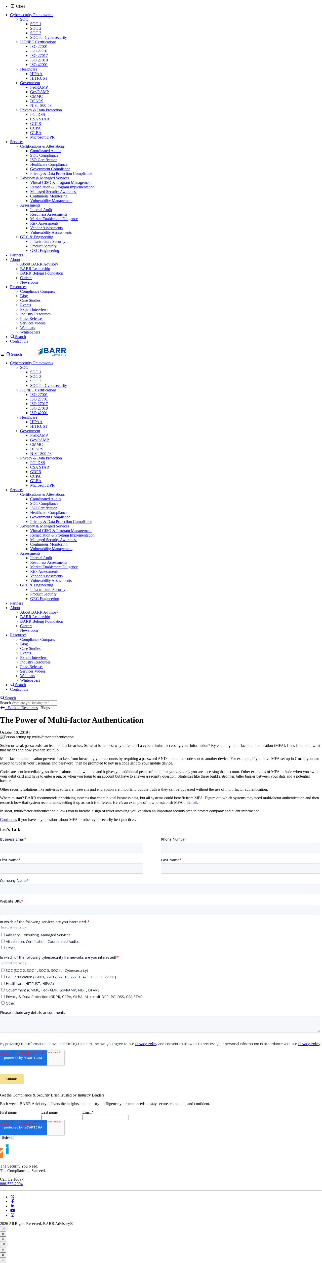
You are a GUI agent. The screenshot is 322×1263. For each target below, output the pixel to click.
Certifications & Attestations (42, 146)
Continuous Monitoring (48, 196)
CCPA (35, 128)
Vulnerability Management (51, 200)
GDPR (35, 123)
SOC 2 (35, 28)
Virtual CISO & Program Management (61, 182)
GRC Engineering (44, 250)
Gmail (192, 802)
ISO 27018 (39, 60)
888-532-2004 (11, 1184)
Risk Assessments (44, 223)
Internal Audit (41, 210)
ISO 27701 (39, 51)
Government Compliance (50, 169)
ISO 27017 (39, 55)
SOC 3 (35, 33)
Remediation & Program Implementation (62, 187)
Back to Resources (21, 708)
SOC (24, 19)
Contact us (8, 819)
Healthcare (28, 69)
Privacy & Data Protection (41, 110)
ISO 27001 (39, 46)
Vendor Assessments (46, 228)
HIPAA (36, 74)
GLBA (36, 132)
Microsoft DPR (42, 137)
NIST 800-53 (41, 105)
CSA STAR (39, 119)
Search (5, 703)
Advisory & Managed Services (44, 178)
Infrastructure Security (47, 241)
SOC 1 (35, 24)
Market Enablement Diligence (54, 219)
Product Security (43, 246)
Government (30, 83)
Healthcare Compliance (48, 164)
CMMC (36, 96)
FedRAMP (39, 87)
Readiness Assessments (48, 214)
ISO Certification (43, 160)
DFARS (36, 101)
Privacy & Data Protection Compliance (61, 173)
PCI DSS (37, 114)
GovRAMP (39, 92)
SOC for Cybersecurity (48, 37)
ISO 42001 (39, 64)
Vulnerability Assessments (51, 232)
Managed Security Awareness (53, 191)
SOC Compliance (44, 155)
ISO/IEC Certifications (38, 42)
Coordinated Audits (45, 151)
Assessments (30, 205)
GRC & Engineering (36, 237)
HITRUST (39, 78)
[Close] (4, 1228)
